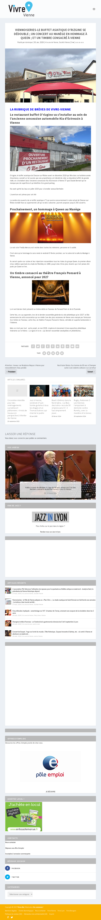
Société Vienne (64, 42)
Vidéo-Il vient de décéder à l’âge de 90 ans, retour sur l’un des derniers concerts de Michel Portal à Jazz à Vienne (50, 488)
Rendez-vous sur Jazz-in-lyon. (50, 532)
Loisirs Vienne (38, 636)
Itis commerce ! (38, 907)
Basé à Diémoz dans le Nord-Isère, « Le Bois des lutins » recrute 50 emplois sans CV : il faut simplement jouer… (61, 406)
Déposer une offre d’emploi (14, 848)
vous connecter (19, 438)
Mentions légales (11, 911)
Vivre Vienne (51, 911)
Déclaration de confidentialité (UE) (35, 914)
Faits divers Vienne (40, 615)
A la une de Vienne (51, 42)
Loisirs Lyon (36, 624)
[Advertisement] (23, 560)
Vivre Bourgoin (71, 911)
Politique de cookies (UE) (13, 914)
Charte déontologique (26, 911)
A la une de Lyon (27, 624)
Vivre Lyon (61, 911)
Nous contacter (10, 842)
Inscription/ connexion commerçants (17, 854)
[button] (47, 497)
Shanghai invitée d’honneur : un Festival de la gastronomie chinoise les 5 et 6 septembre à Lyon (45, 622)
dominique (29, 42)
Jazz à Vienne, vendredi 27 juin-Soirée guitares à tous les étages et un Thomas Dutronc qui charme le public (39, 406)
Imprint (51, 914)
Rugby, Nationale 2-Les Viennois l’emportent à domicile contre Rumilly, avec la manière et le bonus (82, 406)
